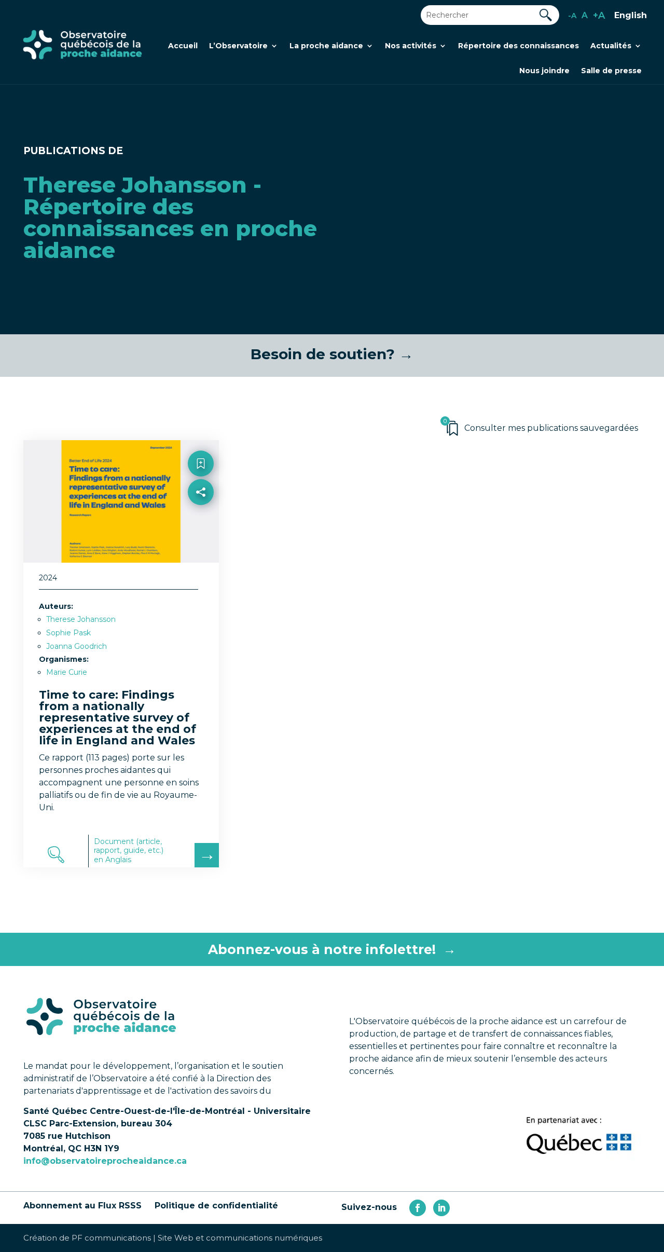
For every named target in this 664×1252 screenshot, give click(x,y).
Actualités (610, 46)
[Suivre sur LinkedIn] (441, 1208)
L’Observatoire (238, 46)
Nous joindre (544, 71)
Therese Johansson (81, 619)
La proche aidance (326, 46)
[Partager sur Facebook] (200, 516)
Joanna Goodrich (76, 646)
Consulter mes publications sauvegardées (551, 428)
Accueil (183, 46)
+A (599, 15)
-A (572, 15)
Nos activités (410, 46)
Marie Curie (66, 672)
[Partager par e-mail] (200, 560)
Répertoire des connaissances (518, 46)
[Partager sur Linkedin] (200, 538)
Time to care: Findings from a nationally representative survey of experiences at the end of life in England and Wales (117, 717)
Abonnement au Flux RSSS (82, 1205)
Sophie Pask (68, 632)
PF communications (111, 1238)
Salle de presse (611, 71)
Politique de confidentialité (216, 1205)
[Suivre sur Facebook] (417, 1208)
